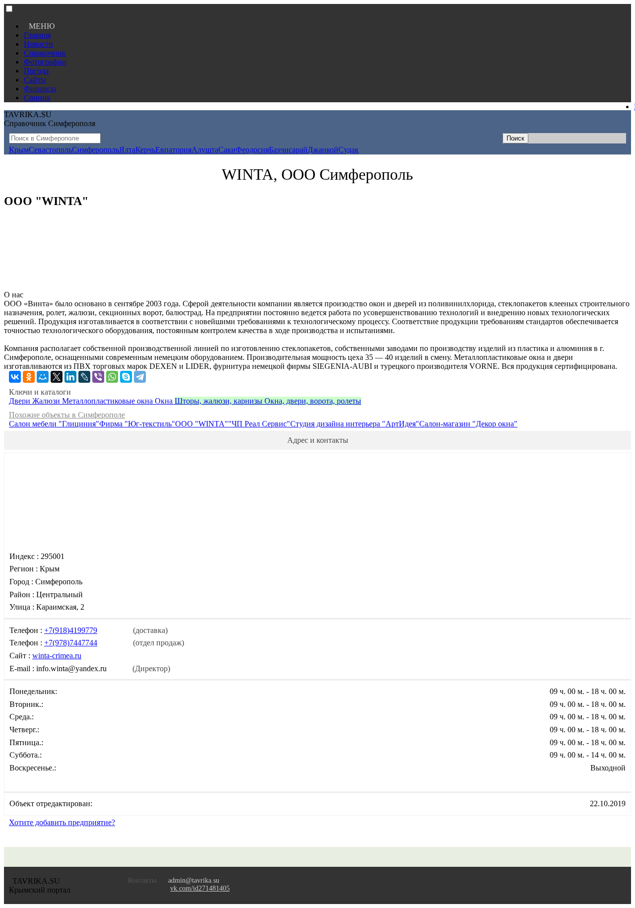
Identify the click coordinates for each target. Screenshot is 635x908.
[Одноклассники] (29, 377)
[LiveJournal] (84, 377)
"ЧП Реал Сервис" (259, 423)
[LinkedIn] (70, 377)
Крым (19, 149)
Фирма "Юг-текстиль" (137, 423)
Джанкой (323, 149)
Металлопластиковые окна (108, 401)
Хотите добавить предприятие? (62, 822)
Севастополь (50, 149)
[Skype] (126, 377)
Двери (20, 401)
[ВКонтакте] (15, 377)
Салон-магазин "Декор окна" (468, 423)
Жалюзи (47, 401)
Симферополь (95, 149)
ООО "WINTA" (201, 423)
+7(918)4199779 (70, 630)
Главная (37, 35)
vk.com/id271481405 (200, 888)
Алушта (204, 149)
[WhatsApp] (112, 377)
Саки (227, 149)
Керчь (145, 149)
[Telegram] (140, 377)
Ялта (127, 149)
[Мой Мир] (43, 377)
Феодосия (252, 149)
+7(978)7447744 (70, 642)
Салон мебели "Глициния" (54, 423)
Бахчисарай (288, 149)
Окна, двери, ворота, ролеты (312, 401)
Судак (348, 149)
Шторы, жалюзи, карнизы (219, 401)
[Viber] (98, 377)
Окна (165, 401)
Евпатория (173, 149)
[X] (57, 377)
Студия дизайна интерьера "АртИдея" (354, 423)
